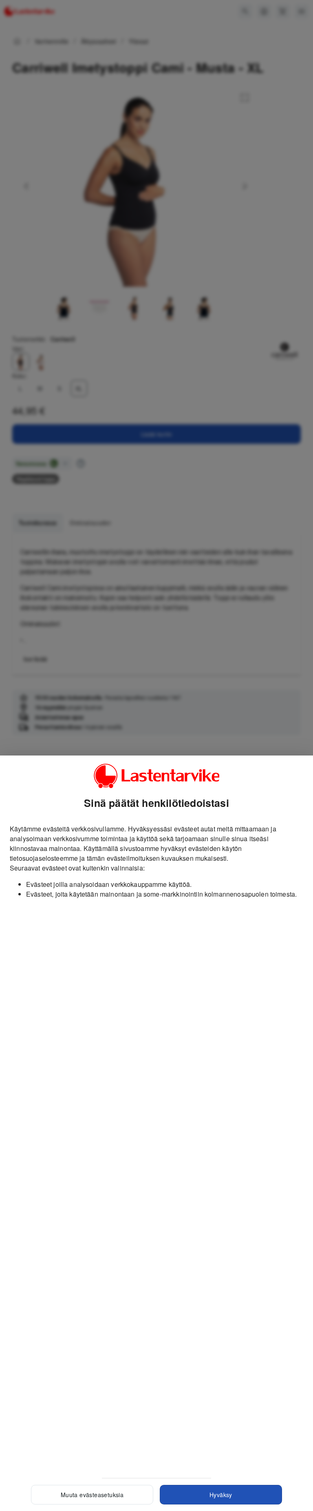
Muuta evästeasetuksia (92, 1495)
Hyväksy (220, 1495)
